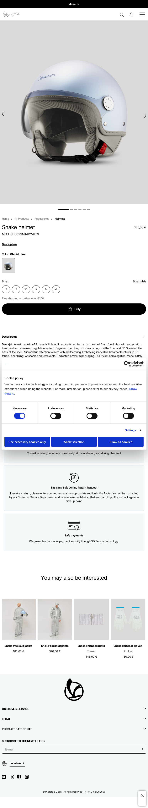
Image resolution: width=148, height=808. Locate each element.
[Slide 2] (71, 209)
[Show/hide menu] (142, 14)
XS (26, 289)
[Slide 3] (75, 209)
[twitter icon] (13, 778)
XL (56, 289)
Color (5, 254)
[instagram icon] (28, 778)
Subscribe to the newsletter (23, 741)
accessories (42, 218)
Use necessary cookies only (27, 441)
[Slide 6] (88, 209)
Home (5, 218)
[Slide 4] (80, 209)
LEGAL (6, 719)
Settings (130, 430)
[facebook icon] (21, 778)
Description (9, 244)
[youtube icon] (6, 778)
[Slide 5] (84, 209)
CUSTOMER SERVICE (15, 709)
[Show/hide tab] (144, 336)
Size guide (139, 281)
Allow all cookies (120, 441)
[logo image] (11, 14)
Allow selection (74, 441)
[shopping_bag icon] (131, 14)
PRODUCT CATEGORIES (17, 729)
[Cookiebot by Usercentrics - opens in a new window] (127, 364)
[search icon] (122, 15)
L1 (6, 289)
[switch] (55, 416)
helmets (60, 218)
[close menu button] (142, 795)
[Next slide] (146, 115)
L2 (16, 289)
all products (22, 218)
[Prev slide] (2, 114)
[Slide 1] (63, 209)
